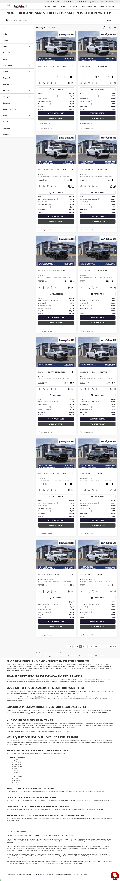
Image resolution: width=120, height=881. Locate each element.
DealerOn (30, 874)
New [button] (48, 6)
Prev (76, 646)
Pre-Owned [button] (55, 6)
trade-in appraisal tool (78, 791)
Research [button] (89, 6)
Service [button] (96, 6)
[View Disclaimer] (55, 83)
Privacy (40, 874)
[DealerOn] (11, 874)
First (70, 646)
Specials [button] (75, 6)
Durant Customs (65, 6)
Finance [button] (82, 6)
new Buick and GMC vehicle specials (44, 818)
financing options (71, 668)
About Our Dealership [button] (107, 6)
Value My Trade (56, 118)
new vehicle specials (84, 800)
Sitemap (35, 874)
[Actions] (72, 66)
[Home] (45, 6)
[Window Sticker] (73, 83)
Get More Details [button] (56, 113)
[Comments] (69, 83)
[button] (74, 46)
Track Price (57, 89)
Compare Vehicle (46, 128)
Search (109, 20)
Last (102, 646)
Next (96, 646)
